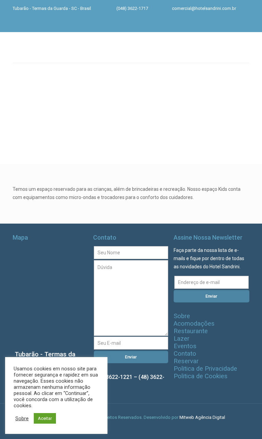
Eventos (185, 346)
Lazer (181, 338)
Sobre (182, 316)
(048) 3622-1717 (132, 8)
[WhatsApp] (210, 24)
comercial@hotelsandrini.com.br (204, 8)
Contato (185, 353)
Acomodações (194, 323)
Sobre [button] (22, 418)
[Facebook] (221, 24)
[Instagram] (233, 24)
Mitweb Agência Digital (202, 417)
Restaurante (191, 331)
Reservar (186, 361)
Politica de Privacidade (205, 368)
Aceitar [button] (45, 418)
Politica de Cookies (201, 376)
